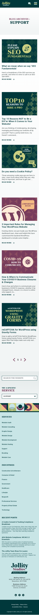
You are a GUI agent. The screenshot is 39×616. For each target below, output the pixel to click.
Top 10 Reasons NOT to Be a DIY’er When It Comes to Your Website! (17, 121)
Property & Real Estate (9, 505)
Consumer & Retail (8, 475)
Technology (6, 510)
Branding (5, 453)
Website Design (7, 435)
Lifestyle (5, 492)
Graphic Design (7, 431)
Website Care (6, 457)
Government (6, 484)
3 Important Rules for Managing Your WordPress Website (18, 225)
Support (4, 449)
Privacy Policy (15, 604)
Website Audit (6, 422)
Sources (25, 607)
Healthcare (5, 488)
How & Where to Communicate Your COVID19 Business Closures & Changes (19, 280)
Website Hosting (7, 444)
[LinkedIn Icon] (16, 595)
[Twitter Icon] (23, 595)
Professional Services (9, 501)
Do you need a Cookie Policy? (17, 171)
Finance (4, 479)
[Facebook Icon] (19, 595)
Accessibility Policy (17, 607)
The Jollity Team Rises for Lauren (14, 551)
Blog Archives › (19, 19)
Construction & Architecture (11, 471)
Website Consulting (8, 427)
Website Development (9, 440)
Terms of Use (23, 604)
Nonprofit (5, 497)
